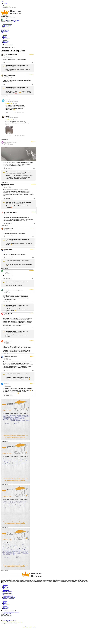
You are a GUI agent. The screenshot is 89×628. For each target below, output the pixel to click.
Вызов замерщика (7, 24)
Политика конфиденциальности (8, 620)
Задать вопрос (6, 27)
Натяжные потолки (8, 44)
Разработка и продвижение (29, 626)
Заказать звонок (7, 25)
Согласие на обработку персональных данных (11, 621)
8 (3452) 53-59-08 (12, 21)
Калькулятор (6, 26)
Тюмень (5, 3)
